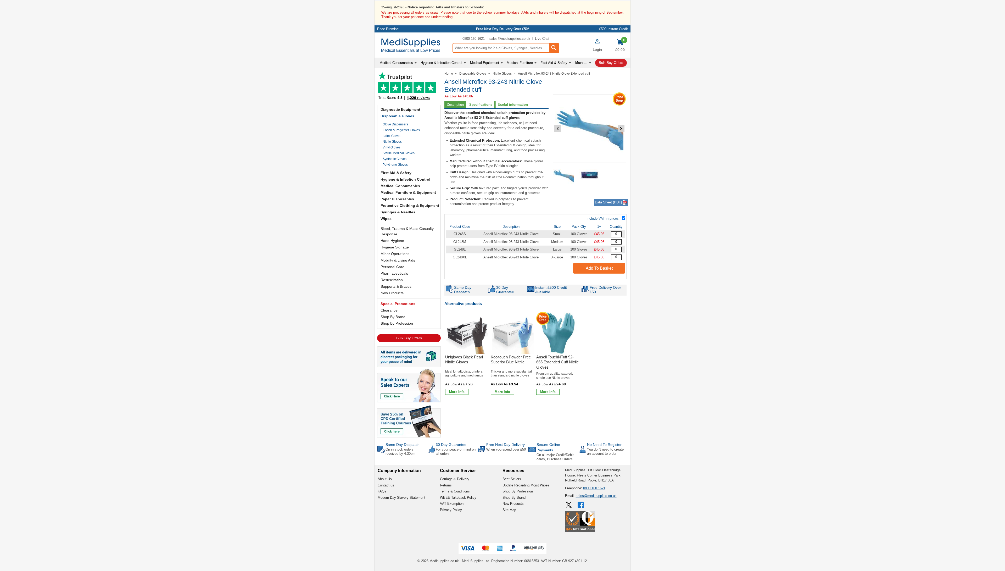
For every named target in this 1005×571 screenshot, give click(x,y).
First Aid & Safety (396, 173)
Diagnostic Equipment (400, 109)
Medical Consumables (400, 186)
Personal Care (392, 267)
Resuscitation (392, 280)
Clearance (389, 310)
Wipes (386, 219)
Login (597, 49)
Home (448, 73)
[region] (467, 333)
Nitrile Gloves (392, 141)
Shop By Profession (397, 323)
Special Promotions (398, 304)
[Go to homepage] (413, 45)
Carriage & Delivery (454, 479)
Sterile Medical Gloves (399, 153)
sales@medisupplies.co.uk (509, 39)
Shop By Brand (393, 317)
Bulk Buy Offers (409, 338)
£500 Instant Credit (613, 29)
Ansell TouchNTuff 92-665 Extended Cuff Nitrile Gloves (557, 362)
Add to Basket (599, 268)
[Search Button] (554, 47)
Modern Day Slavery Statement (401, 498)
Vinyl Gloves (391, 147)
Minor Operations (395, 254)
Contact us (386, 485)
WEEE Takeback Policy (458, 498)
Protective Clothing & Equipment (410, 205)
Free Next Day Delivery (505, 444)
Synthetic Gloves (394, 159)
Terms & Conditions (455, 491)
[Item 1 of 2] (589, 129)
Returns (446, 485)
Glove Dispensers (395, 124)
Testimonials (409, 87)
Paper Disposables (397, 199)
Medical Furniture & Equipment (408, 192)
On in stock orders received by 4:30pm (400, 451)
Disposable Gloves (397, 116)
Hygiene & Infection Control (405, 179)
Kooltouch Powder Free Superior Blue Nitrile (511, 359)
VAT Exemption (452, 504)
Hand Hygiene (392, 241)
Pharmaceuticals (394, 273)
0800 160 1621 (473, 39)
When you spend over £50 (506, 449)
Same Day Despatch (403, 444)
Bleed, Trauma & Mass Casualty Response (407, 231)
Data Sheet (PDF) (608, 202)
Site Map (509, 510)
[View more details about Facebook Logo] (581, 504)
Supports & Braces (396, 286)
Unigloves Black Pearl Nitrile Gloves (464, 359)
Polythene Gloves (395, 165)
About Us (385, 479)
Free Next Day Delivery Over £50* (502, 29)
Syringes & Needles (398, 212)
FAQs (382, 491)
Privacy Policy (451, 510)
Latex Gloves (392, 136)
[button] (597, 45)
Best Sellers (511, 479)
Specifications (480, 105)
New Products (392, 293)
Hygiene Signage (395, 247)
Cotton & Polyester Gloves (401, 130)
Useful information (513, 105)
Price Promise (388, 29)
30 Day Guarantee (451, 444)
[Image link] (409, 420)
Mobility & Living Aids (398, 260)
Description (455, 105)
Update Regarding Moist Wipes (525, 485)
